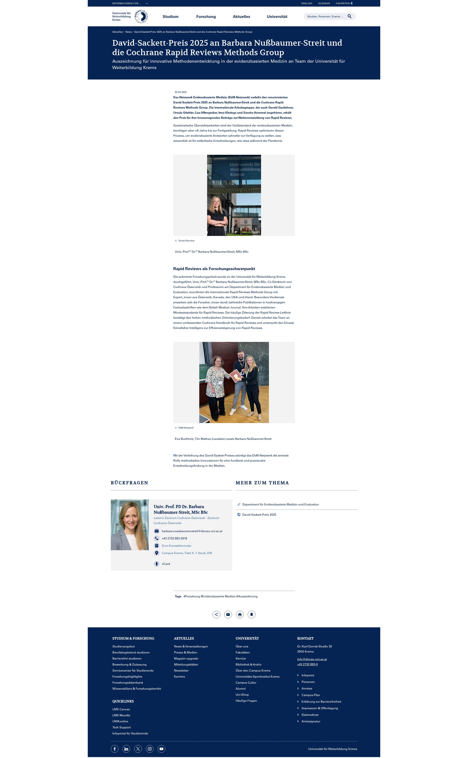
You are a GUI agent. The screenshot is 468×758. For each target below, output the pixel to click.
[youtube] (161, 749)
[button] (190, 564)
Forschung (206, 16)
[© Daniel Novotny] (234, 195)
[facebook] (114, 749)
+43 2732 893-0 (307, 664)
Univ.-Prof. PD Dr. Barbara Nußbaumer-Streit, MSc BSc (181, 509)
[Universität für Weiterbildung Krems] (132, 16)
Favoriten (341, 4)
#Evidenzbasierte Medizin (218, 596)
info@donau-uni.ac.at (312, 659)
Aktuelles (241, 16)
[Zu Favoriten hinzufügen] (251, 614)
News (128, 31)
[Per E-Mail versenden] (228, 614)
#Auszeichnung (247, 596)
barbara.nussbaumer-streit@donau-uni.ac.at (192, 531)
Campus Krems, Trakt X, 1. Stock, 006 (187, 553)
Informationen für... (126, 3)
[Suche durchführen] (349, 16)
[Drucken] (240, 614)
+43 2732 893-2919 (174, 538)
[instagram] (150, 749)
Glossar (323, 4)
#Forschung (192, 596)
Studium (171, 16)
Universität (277, 16)
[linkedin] (126, 749)
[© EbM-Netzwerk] (234, 382)
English (306, 3)
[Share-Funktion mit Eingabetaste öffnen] (216, 614)
